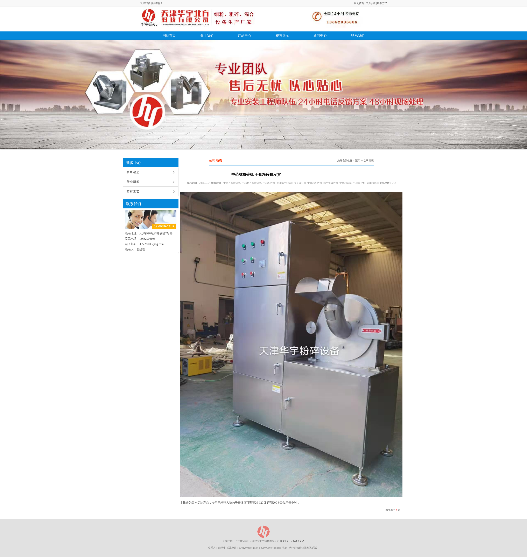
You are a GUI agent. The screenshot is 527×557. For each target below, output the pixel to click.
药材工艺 (133, 191)
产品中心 (244, 35)
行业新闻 (133, 181)
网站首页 (169, 35)
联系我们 (357, 35)
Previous (14, 98)
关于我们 (206, 35)
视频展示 (282, 35)
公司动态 (133, 172)
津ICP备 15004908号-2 (292, 541)
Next (514, 98)
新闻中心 (320, 35)
